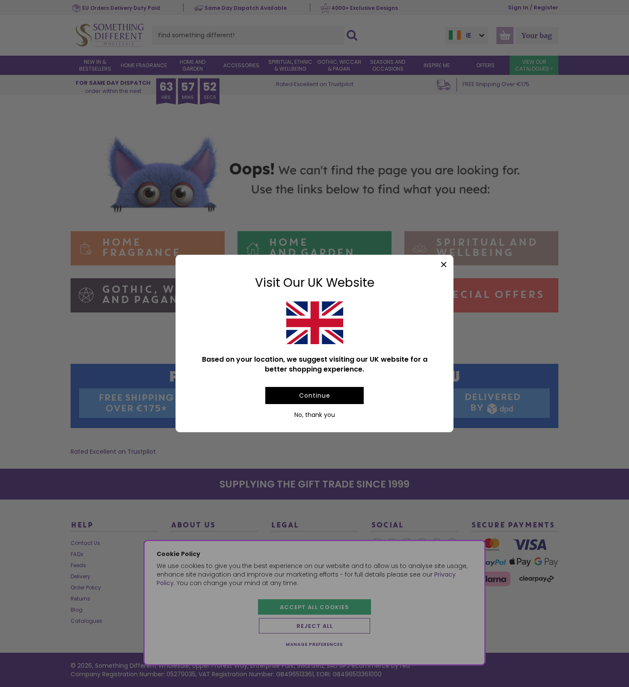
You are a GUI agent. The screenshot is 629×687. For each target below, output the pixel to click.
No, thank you (314, 414)
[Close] (443, 264)
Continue (314, 395)
